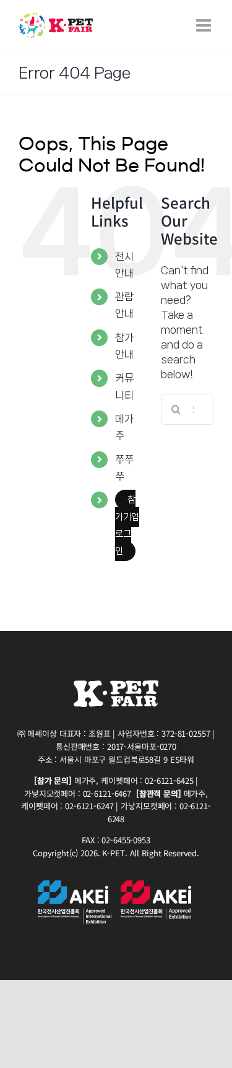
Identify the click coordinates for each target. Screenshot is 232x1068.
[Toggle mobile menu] (204, 25)
